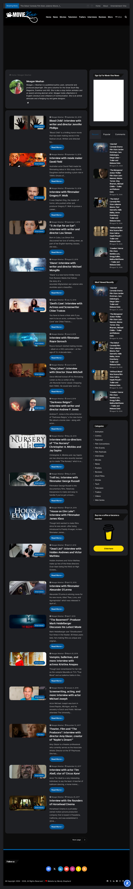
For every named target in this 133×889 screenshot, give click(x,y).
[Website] (27, 102)
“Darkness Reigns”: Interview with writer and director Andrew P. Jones (64, 406)
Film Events (100, 448)
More (110, 17)
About (105, 6)
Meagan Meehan (35, 81)
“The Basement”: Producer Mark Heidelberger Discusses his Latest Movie (65, 623)
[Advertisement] (66, 47)
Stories (98, 480)
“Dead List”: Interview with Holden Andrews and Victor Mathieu (65, 552)
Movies (63, 17)
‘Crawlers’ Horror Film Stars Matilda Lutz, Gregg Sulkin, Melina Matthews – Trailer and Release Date (117, 256)
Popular (106, 134)
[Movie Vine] (21, 17)
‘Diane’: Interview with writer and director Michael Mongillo (65, 266)
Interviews (92, 17)
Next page (76, 840)
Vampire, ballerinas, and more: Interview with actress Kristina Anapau (63, 660)
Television (72, 17)
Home (98, 6)
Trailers (82, 17)
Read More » (56, 147)
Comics (98, 436)
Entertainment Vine (118, 6)
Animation (99, 432)
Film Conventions (102, 444)
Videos (98, 496)
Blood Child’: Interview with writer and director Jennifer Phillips (65, 124)
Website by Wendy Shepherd (59, 881)
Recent (95, 134)
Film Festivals (100, 452)
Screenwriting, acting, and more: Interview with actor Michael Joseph (65, 695)
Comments (120, 134)
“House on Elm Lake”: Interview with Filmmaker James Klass (64, 515)
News (55, 17)
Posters (98, 468)
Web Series (99, 500)
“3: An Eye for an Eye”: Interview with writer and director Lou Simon (64, 229)
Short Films (99, 476)
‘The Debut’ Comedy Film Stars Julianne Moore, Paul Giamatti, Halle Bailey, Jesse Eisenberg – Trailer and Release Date (68, 6)
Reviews (102, 17)
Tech (97, 484)
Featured (98, 440)
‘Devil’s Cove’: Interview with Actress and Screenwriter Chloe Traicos (65, 307)
